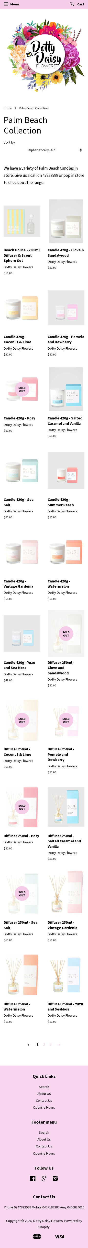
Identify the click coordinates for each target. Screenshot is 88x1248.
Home (8, 108)
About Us (44, 1093)
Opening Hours (44, 1107)
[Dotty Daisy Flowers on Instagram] (55, 1179)
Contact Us (44, 1100)
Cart (80, 4)
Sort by (9, 142)
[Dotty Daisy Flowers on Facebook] (33, 1179)
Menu (14, 4)
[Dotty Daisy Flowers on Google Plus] (44, 1179)
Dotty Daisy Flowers (48, 1220)
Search (44, 1087)
